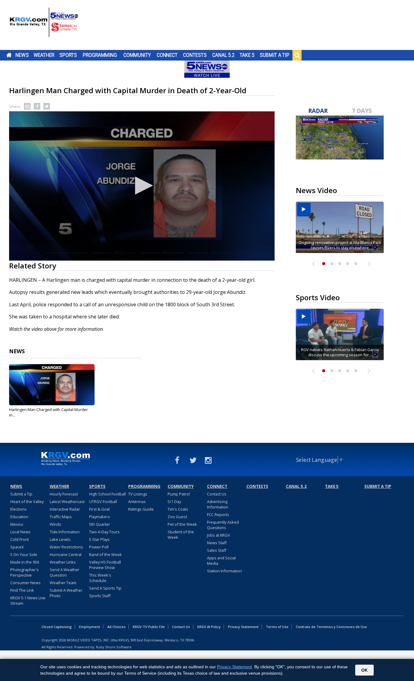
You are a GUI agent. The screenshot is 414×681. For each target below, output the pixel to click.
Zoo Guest (177, 516)
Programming (100, 55)
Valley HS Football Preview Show (105, 564)
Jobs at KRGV (218, 535)
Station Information (224, 571)
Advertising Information (217, 504)
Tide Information (65, 532)
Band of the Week (105, 554)
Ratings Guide (141, 509)
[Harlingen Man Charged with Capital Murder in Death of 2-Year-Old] (52, 384)
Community (137, 55)
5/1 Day (174, 501)
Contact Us (216, 494)
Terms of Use (277, 626)
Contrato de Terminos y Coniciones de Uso (331, 626)
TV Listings (137, 494)
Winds (55, 524)
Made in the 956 (24, 562)
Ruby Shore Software (114, 647)
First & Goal (99, 509)
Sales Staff (216, 550)
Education (19, 516)
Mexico (16, 524)
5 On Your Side (23, 554)
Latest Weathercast (67, 501)
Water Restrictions (66, 547)
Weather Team (63, 582)
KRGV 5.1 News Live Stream (27, 600)
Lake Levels (60, 539)
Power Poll (99, 547)
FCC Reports (218, 514)
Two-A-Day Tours (104, 532)
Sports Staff (100, 595)
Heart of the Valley (27, 501)
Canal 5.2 (223, 55)
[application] (142, 186)
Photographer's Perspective (24, 572)
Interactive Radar (65, 509)
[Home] (44, 25)
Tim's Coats (178, 509)
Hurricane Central (66, 554)
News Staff (217, 542)
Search (297, 55)
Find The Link (22, 590)
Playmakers (99, 516)
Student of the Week (181, 534)
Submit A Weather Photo (66, 592)
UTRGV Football (103, 501)
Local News (20, 532)
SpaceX (17, 547)
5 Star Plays (99, 539)
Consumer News (25, 582)
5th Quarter (99, 524)
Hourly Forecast (64, 494)
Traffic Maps (61, 516)
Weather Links (63, 562)
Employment (89, 626)
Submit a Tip (274, 55)
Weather (44, 55)
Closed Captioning (57, 626)
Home (9, 55)
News (21, 55)
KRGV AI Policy (209, 626)
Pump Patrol (179, 494)
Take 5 (247, 55)
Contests (194, 55)
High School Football (107, 494)
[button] (142, 185)
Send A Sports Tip (105, 588)
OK (364, 670)
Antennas (137, 501)
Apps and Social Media (221, 560)
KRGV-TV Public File (149, 626)
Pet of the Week (182, 524)
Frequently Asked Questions (223, 524)
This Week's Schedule (100, 577)
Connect (167, 55)
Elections (18, 509)
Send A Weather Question (64, 572)
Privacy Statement (243, 626)
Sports (68, 55)
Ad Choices (116, 626)
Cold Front (19, 539)
